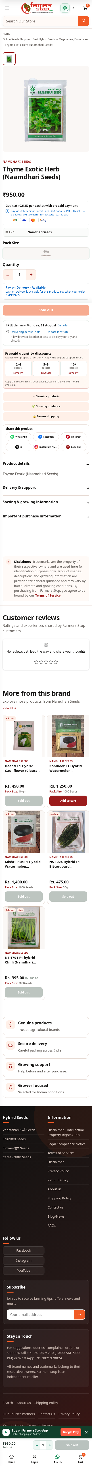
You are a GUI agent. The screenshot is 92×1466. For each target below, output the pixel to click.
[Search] (83, 21)
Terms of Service (48, 595)
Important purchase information (32, 516)
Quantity (11, 264)
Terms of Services (61, 1152)
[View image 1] (9, 58)
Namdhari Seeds (17, 162)
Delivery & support (19, 487)
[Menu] (7, 8)
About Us (24, 1402)
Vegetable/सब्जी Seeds (19, 1130)
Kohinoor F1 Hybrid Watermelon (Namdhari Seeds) (65, 770)
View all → (9, 708)
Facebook (23, 1250)
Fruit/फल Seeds (14, 1139)
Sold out (72, 1445)
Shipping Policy (59, 1198)
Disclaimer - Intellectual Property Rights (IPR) (66, 1132)
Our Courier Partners (19, 1414)
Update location (57, 332)
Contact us (56, 1207)
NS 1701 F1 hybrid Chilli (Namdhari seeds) (20, 962)
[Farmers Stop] (37, 8)
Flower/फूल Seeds (16, 1148)
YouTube (23, 1270)
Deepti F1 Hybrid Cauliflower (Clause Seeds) (21, 770)
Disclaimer (56, 1162)
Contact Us (46, 1414)
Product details (16, 463)
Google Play (71, 1432)
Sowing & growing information (30, 501)
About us (54, 1189)
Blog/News (56, 1216)
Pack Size (11, 242)
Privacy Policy (58, 1171)
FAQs (52, 1225)
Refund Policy (58, 1180)
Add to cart (68, 801)
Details (62, 325)
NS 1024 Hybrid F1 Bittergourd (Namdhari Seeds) (64, 866)
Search (8, 1402)
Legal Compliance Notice (67, 1144)
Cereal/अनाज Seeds (17, 1157)
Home (6, 34)
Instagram (23, 1260)
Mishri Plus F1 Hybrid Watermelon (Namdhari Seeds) (23, 866)
